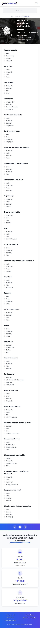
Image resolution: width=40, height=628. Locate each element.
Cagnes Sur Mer (11, 463)
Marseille (9, 72)
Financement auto (11, 439)
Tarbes (8, 350)
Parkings (7, 293)
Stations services (11, 358)
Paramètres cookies (10, 620)
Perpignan (9, 125)
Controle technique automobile (17, 147)
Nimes (8, 206)
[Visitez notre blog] (15, 527)
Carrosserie (8, 82)
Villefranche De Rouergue (15, 380)
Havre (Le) (9, 482)
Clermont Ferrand (12, 433)
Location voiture (11, 244)
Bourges (9, 498)
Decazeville (10, 385)
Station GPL (9, 342)
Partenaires (10, 618)
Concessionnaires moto (13, 180)
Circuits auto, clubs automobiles (17, 506)
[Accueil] (12, 16)
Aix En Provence (11, 239)
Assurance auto (10, 50)
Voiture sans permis (12, 406)
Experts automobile (12, 212)
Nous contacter (10, 615)
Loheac (8, 512)
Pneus (6, 325)
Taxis (6, 228)
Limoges (9, 61)
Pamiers (9, 382)
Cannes (8, 271)
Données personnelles (29, 618)
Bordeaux (9, 109)
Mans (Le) (9, 517)
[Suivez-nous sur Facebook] (20, 527)
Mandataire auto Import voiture (17, 423)
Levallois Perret (11, 447)
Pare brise (8, 277)
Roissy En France (12, 484)
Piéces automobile (11, 309)
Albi (7, 352)
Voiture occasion (11, 390)
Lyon (7, 74)
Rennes (8, 58)
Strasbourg (10, 56)
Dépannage (9, 196)
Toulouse (9, 88)
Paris (8, 53)
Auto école (8, 66)
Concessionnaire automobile (16, 163)
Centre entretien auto (13, 115)
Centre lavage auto (12, 131)
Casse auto (8, 99)
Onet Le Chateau (12, 107)
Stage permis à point (12, 490)
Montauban (10, 347)
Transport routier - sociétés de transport (16, 472)
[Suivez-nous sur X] (25, 527)
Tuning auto (9, 374)
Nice (7, 77)
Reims (8, 336)
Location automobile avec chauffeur (19, 261)
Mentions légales (29, 615)
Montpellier (10, 102)
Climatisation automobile (14, 455)
